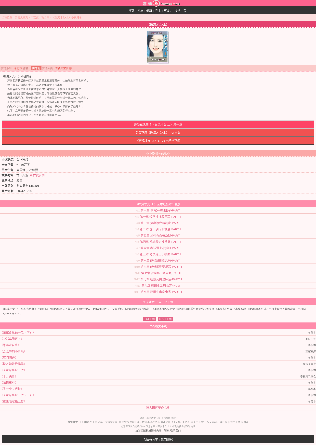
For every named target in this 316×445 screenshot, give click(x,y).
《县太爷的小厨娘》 (13, 351)
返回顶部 (167, 439)
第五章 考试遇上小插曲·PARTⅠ (161, 248)
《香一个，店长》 (12, 388)
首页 (131, 10)
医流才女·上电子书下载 (158, 302)
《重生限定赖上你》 (13, 401)
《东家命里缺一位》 (13, 370)
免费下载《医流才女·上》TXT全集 (158, 132)
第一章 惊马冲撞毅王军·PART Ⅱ (160, 216)
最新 (149, 10)
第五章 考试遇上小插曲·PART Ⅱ (160, 254)
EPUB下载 (165, 319)
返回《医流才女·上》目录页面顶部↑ (158, 418)
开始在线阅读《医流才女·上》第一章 (158, 124)
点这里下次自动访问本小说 (135, 426)
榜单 (140, 10)
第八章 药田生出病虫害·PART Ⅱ (161, 291)
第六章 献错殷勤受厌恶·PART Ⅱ (161, 266)
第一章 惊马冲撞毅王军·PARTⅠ (161, 210)
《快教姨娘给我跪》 (13, 363)
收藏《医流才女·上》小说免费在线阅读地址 (173, 426)
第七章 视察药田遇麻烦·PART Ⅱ (161, 279)
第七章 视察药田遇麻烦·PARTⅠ (161, 273)
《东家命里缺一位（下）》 (18, 332)
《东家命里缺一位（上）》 (18, 395)
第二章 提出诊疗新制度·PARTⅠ (161, 223)
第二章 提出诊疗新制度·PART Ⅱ (160, 229)
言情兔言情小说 (113, 422)
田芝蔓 (36, 68)
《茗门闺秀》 (9, 357)
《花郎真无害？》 (12, 338)
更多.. (167, 10)
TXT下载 (149, 319)
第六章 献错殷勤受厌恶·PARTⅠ (161, 260)
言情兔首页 (21, 17)
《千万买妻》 (9, 376)
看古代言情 (37, 175)
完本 (158, 10)
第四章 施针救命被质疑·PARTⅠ (161, 235)
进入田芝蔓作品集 (158, 407)
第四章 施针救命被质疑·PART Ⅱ (160, 241)
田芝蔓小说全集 (40, 17)
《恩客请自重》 (10, 345)
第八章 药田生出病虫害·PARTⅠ (161, 285)
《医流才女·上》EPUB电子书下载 (158, 140)
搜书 (177, 10)
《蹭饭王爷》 (9, 382)
